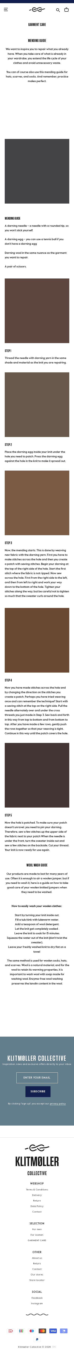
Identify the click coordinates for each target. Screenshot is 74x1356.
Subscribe (38, 1091)
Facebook (37, 1298)
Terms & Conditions (37, 1189)
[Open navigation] (6, 9)
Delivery (37, 1195)
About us (37, 1258)
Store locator (37, 1280)
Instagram (37, 1303)
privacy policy (58, 1104)
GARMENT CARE (37, 1240)
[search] (58, 9)
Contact (36, 1212)
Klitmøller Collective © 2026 (34, 1347)
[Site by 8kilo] (54, 1347)
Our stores (37, 1275)
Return (37, 1200)
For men (37, 1229)
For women (37, 1235)
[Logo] (37, 9)
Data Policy (37, 1206)
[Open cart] (66, 9)
